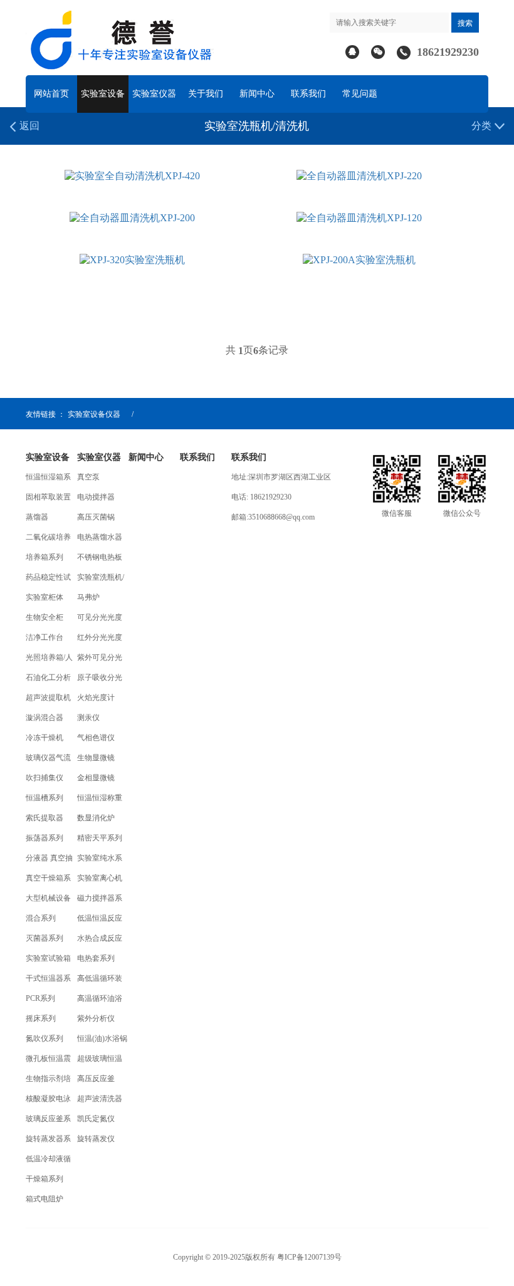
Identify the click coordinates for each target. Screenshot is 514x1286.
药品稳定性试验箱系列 (48, 580)
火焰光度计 (96, 697)
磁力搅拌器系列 (99, 901)
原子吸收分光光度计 (99, 680)
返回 (28, 125)
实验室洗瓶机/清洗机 (100, 580)
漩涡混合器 (44, 717)
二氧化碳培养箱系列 (48, 540)
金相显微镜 (96, 777)
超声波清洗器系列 (99, 1101)
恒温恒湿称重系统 (99, 800)
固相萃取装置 (48, 497)
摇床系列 (41, 1018)
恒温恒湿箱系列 (48, 480)
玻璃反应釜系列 (48, 1121)
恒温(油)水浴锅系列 (102, 1041)
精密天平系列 (99, 838)
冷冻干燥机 (44, 737)
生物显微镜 (96, 757)
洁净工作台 (44, 637)
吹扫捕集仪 (44, 777)
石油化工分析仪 (48, 680)
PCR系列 (40, 998)
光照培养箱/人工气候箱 (49, 660)
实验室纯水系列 (99, 861)
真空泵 (88, 477)
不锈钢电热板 (99, 557)
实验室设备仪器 (94, 414)
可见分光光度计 (99, 620)
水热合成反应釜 (99, 941)
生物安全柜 (44, 617)
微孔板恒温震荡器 (48, 1061)
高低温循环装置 (99, 981)
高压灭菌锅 (96, 517)
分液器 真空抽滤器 (49, 861)
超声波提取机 (48, 697)
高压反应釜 (96, 1078)
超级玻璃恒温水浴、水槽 (99, 1061)
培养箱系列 (44, 557)
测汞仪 (88, 717)
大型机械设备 (48, 898)
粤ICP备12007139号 (308, 1257)
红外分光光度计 (99, 640)
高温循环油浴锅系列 (99, 1001)
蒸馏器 (37, 517)
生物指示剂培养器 (48, 1081)
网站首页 (51, 93)
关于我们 (205, 93)
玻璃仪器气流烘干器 (48, 760)
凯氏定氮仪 (96, 1118)
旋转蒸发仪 (96, 1138)
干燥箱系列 (44, 1178)
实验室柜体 (44, 597)
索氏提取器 (44, 817)
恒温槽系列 (44, 797)
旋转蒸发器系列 (48, 1141)
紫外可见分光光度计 (99, 660)
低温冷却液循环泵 (48, 1161)
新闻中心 (257, 93)
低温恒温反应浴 (99, 921)
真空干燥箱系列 (48, 881)
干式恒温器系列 (48, 981)
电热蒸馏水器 (99, 537)
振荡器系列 (44, 838)
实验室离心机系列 (99, 881)
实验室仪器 (154, 93)
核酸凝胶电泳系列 (48, 1101)
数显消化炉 (96, 817)
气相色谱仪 (96, 737)
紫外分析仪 (96, 1018)
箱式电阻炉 (44, 1199)
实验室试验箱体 (48, 961)
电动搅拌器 (96, 497)
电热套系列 (96, 958)
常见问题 (359, 93)
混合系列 (41, 918)
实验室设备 (103, 93)
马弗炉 (88, 597)
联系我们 (308, 93)
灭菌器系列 (44, 938)
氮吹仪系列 (44, 1038)
